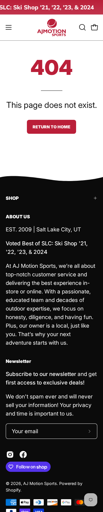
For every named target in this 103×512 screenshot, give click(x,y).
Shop (12, 198)
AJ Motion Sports (40, 483)
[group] (51, 7)
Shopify (13, 490)
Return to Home (51, 126)
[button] (82, 27)
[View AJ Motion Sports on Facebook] (23, 454)
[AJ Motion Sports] (51, 27)
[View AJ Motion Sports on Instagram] (10, 454)
